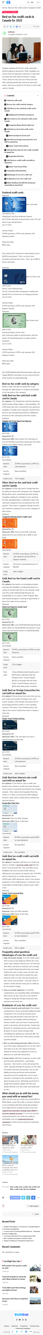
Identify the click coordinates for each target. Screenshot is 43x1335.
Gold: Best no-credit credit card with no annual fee (19, 161)
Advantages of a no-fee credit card (19, 175)
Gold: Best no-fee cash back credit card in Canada (20, 109)
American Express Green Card (19, 135)
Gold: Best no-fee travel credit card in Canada (18, 130)
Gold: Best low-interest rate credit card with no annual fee (21, 151)
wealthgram (11, 32)
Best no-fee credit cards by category (20, 104)
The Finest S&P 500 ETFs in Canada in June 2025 (19, 1236)
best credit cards (16, 1187)
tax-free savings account (12, 1113)
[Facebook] (17, 1319)
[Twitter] (19, 1319)
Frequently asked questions (16, 171)
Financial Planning (10, 12)
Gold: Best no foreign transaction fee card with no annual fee (20, 141)
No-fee (26, 1189)
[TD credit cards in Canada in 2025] (28, 1139)
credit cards (18, 1189)
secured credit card (24, 865)
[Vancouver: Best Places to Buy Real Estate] (35, 1301)
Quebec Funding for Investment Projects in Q (19, 1241)
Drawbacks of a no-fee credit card (19, 179)
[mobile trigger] (4, 2)
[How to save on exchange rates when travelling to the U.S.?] (10, 1159)
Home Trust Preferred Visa (18, 146)
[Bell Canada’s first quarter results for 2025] (35, 1267)
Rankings (32, 1189)
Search (37, 1214)
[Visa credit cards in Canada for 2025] (10, 1139)
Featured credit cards (14, 100)
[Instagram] (22, 1319)
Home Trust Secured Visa (18, 167)
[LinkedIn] (25, 1319)
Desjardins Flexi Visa (16, 156)
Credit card (27, 1187)
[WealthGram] (8, 2)
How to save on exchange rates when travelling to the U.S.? (10, 1167)
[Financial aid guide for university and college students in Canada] (35, 1279)
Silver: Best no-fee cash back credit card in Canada (20, 120)
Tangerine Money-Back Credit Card (21, 125)
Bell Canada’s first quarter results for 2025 (18, 1238)
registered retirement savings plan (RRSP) (19, 1111)
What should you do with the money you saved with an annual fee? (19, 184)
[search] (28, 2)
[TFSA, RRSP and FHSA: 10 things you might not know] (35, 1290)
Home (4, 8)
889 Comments (34, 1206)
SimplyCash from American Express (21, 115)
